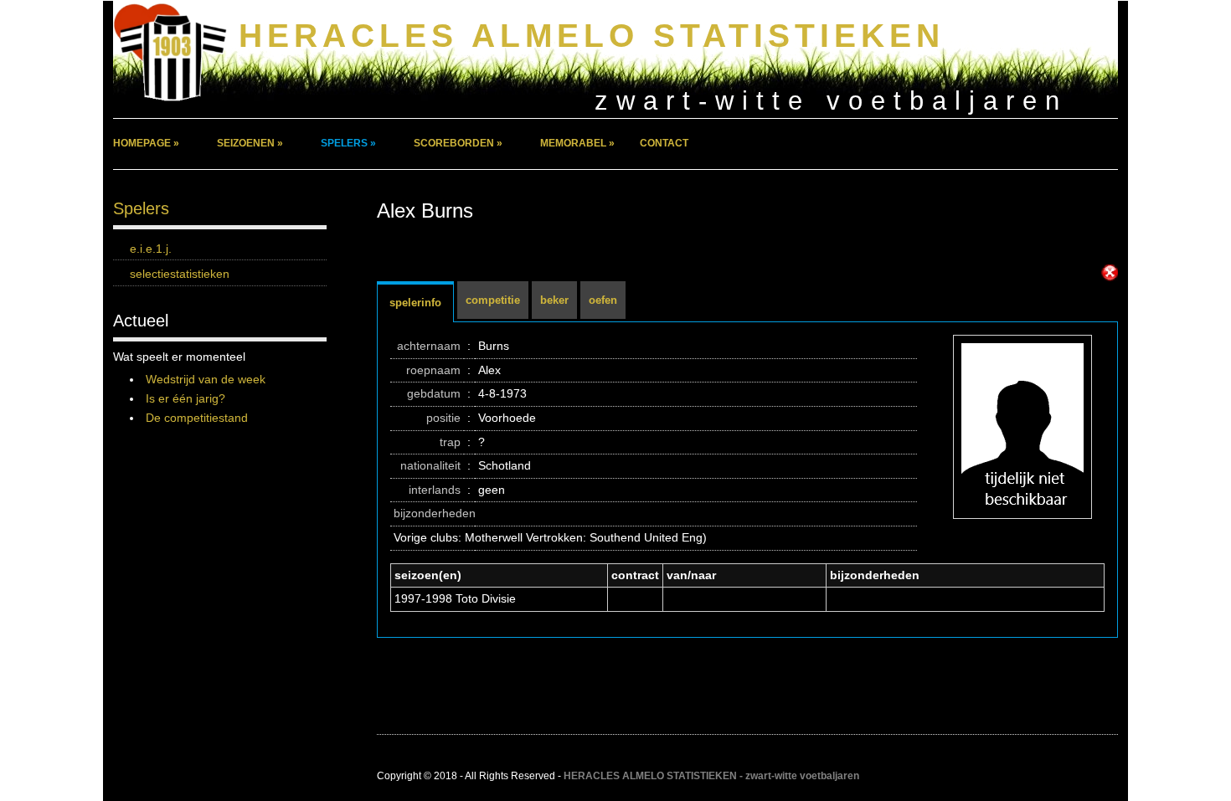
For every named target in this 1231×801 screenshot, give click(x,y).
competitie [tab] (493, 300)
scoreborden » (458, 143)
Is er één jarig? (185, 398)
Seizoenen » (250, 143)
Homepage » (146, 143)
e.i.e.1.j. (151, 248)
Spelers (141, 208)
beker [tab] (554, 300)
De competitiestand (197, 417)
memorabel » (577, 143)
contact (664, 143)
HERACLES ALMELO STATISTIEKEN (592, 36)
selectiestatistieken (179, 273)
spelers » (348, 143)
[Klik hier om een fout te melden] (1109, 272)
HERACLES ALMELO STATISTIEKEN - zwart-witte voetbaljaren (711, 776)
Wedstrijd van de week (205, 379)
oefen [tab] (603, 300)
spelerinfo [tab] (415, 302)
